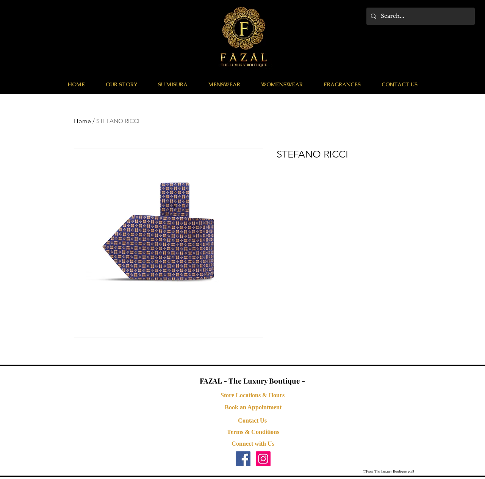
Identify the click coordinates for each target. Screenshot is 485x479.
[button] (224, 84)
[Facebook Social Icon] (243, 458)
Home (82, 121)
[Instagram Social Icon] (263, 458)
